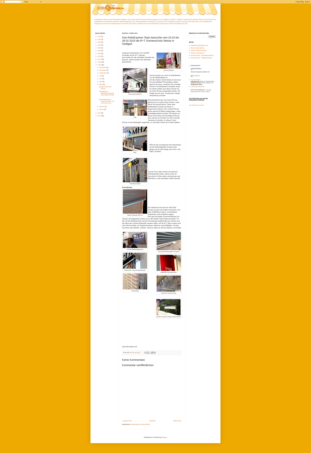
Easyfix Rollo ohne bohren (105, 87)
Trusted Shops (195, 80)
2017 (99, 59)
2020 (99, 51)
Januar (101, 109)
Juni (100, 79)
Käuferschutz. (195, 84)
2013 (99, 116)
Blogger (164, 437)
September (103, 73)
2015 (99, 65)
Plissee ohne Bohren (198, 48)
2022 (99, 48)
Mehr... (201, 84)
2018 (99, 56)
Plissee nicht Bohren (197, 53)
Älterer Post (177, 421)
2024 (99, 42)
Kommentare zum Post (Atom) (140, 424)
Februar (102, 106)
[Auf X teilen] (150, 352)
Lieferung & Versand (197, 86)
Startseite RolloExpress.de (199, 45)
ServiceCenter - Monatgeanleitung (202, 55)
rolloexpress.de (195, 81)
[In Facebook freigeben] (152, 352)
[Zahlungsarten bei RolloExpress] (195, 76)
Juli (100, 76)
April (101, 81)
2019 (99, 53)
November (103, 70)
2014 (99, 113)
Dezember (103, 67)
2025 (99, 39)
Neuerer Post (127, 421)
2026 (99, 36)
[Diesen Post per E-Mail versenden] (145, 352)
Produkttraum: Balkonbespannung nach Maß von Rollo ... (106, 94)
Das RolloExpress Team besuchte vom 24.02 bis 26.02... (106, 101)
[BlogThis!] (148, 352)
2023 (99, 45)
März (101, 84)
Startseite (152, 421)
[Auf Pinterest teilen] (154, 352)
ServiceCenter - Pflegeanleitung (201, 58)
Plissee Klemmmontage (198, 50)
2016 (99, 62)
